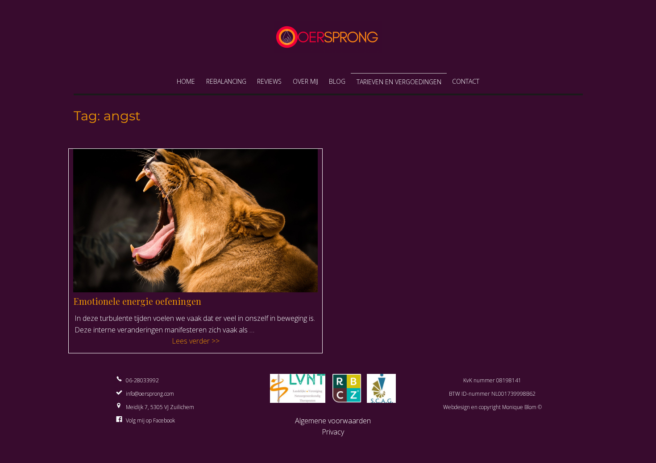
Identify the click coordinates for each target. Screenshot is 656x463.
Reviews (269, 81)
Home (186, 81)
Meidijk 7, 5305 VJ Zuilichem (160, 407)
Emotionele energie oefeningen (137, 301)
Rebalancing (226, 81)
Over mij (305, 81)
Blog (337, 81)
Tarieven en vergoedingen (399, 82)
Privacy (333, 432)
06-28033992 (142, 380)
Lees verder (243, 341)
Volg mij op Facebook (150, 420)
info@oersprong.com (150, 393)
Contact (465, 81)
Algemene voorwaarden (333, 421)
